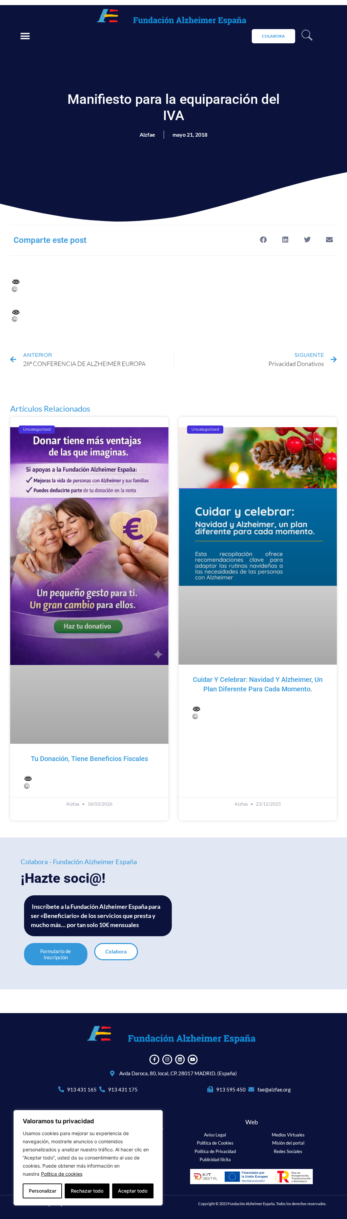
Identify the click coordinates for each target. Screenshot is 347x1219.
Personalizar (42, 1191)
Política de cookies (61, 1174)
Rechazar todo (87, 1191)
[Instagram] (167, 1059)
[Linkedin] (180, 1059)
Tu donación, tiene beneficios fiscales (89, 759)
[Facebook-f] (154, 1059)
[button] (25, 36)
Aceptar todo (132, 1191)
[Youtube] (193, 1059)
